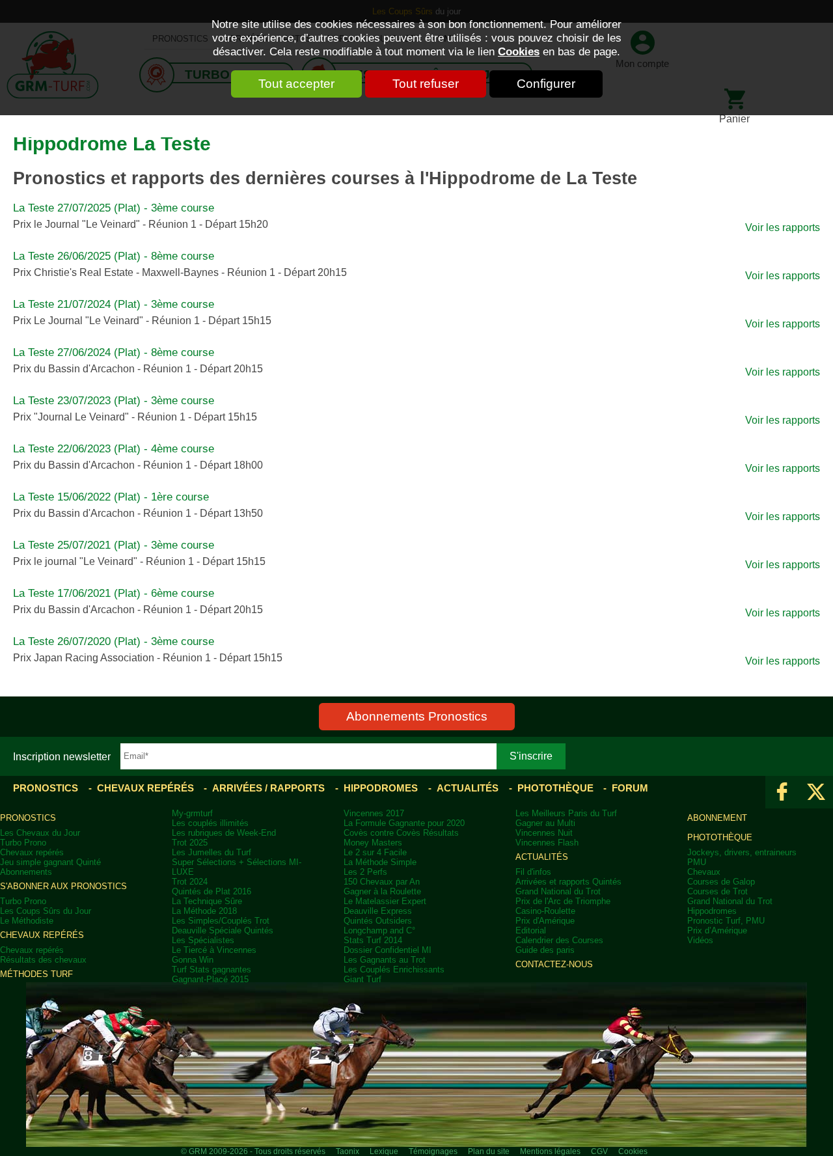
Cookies (518, 51)
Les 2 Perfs (365, 872)
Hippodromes (381, 787)
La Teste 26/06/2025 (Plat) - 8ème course (113, 256)
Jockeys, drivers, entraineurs (742, 852)
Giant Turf (362, 979)
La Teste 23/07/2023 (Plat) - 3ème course (113, 400)
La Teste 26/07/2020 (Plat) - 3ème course (113, 641)
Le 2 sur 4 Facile (375, 852)
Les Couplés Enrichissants (394, 969)
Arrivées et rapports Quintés (568, 882)
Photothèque (555, 787)
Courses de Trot (717, 891)
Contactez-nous (554, 964)
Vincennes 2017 (374, 813)
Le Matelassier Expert (385, 901)
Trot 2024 (190, 882)
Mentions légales (550, 1151)
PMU (696, 862)
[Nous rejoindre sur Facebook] (782, 792)
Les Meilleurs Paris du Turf (566, 813)
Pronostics (45, 787)
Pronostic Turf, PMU (726, 921)
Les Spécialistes (203, 940)
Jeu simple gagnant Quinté (50, 862)
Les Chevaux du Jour (40, 833)
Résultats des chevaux (43, 960)
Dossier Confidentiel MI (387, 950)
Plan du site (489, 1151)
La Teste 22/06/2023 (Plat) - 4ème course (113, 449)
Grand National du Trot (558, 891)
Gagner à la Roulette (382, 891)
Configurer (546, 83)
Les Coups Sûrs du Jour (45, 911)
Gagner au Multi (545, 823)
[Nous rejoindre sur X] (816, 792)
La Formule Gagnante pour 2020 (404, 823)
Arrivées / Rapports (268, 787)
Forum (630, 787)
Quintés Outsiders (378, 921)
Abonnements (26, 872)
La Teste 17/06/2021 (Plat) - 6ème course (113, 593)
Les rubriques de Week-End (224, 833)
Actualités (467, 787)
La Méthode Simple (380, 862)
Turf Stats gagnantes (211, 969)
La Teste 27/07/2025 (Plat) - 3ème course (113, 208)
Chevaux (703, 872)
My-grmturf (192, 813)
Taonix (347, 1151)
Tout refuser (425, 83)
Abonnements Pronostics (416, 716)
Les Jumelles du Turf (211, 852)
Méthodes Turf (36, 974)
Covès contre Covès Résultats (401, 833)
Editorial (530, 930)
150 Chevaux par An (382, 882)
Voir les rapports (782, 227)
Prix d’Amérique (717, 930)
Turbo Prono (23, 842)
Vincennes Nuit (544, 833)
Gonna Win (192, 960)
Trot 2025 (190, 842)
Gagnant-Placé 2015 (210, 979)
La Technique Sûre (207, 901)
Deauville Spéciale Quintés (222, 930)
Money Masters (373, 842)
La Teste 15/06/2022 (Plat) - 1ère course (111, 497)
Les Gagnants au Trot (385, 960)
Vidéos (700, 940)
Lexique (384, 1151)
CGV (599, 1151)
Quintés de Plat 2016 (211, 891)
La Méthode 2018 (204, 911)
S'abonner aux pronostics (63, 886)
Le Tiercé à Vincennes (214, 950)
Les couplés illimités (210, 823)
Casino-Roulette (545, 911)
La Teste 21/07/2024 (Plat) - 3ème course (113, 304)
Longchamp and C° (379, 930)
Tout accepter (296, 83)
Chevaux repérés (145, 787)
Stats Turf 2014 (373, 940)
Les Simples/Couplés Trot (220, 921)
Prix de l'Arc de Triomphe (562, 901)
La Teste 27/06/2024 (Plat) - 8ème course (113, 352)
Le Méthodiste (26, 921)
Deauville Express (378, 911)
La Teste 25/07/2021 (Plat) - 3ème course (113, 545)
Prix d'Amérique (545, 921)
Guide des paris (545, 950)
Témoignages (433, 1151)
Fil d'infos (533, 872)
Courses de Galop (721, 882)
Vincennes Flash (547, 842)
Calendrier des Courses (559, 940)
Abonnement (717, 818)
